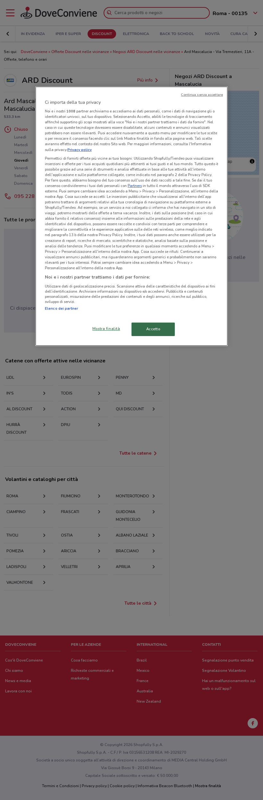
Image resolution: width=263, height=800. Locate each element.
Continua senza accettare (202, 94)
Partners (135, 185)
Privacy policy (79, 149)
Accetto (153, 329)
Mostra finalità (106, 328)
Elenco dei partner (61, 308)
